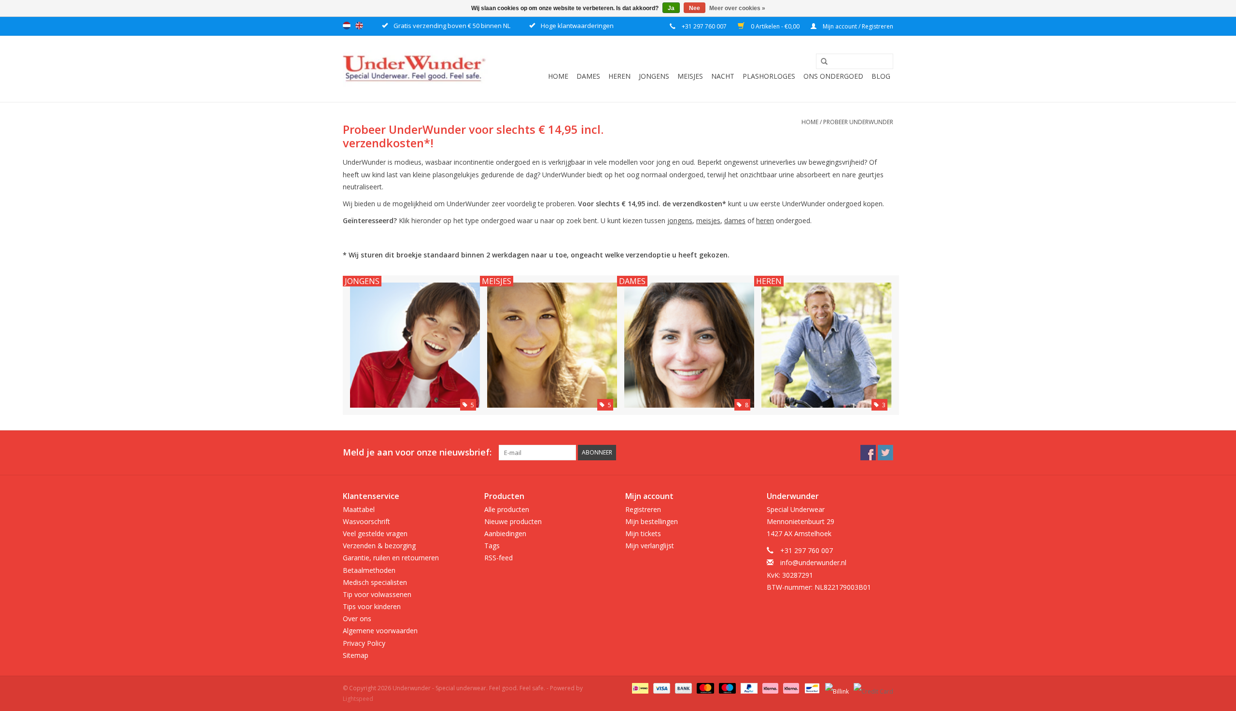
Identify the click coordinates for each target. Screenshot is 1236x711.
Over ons (357, 618)
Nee (694, 8)
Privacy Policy (364, 643)
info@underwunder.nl (813, 562)
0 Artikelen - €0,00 (775, 26)
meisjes (708, 220)
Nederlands (347, 25)
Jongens (654, 76)
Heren (619, 76)
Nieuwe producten (513, 521)
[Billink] (836, 687)
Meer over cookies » (737, 8)
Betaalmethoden (369, 570)
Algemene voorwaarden (380, 630)
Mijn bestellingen (651, 521)
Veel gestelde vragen (375, 533)
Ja (671, 8)
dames (734, 220)
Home (558, 76)
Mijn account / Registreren (857, 26)
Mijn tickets (643, 533)
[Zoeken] (821, 62)
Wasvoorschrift (366, 521)
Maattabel (359, 509)
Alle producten (506, 509)
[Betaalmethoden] (639, 687)
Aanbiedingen (505, 533)
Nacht (722, 76)
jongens (679, 220)
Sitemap (355, 655)
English (359, 25)
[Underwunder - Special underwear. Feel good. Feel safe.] (415, 68)
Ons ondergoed (833, 76)
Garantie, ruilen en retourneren (391, 557)
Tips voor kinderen (372, 606)
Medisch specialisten (375, 582)
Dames (588, 76)
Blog (880, 76)
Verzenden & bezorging (379, 545)
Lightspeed (358, 699)
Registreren (643, 509)
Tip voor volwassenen (377, 594)
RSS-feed (498, 557)
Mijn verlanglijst (649, 545)
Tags (492, 545)
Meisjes (690, 76)
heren (765, 220)
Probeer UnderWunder (858, 122)
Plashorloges (769, 76)
